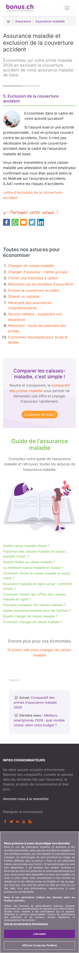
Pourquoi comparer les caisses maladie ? (34, 605)
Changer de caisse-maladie (31, 266)
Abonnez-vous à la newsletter (26, 799)
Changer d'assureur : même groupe (37, 272)
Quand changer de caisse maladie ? (30, 616)
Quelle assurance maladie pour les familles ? (37, 610)
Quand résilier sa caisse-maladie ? (29, 562)
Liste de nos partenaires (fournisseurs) (26, 923)
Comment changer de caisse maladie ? (32, 622)
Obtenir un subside (23, 296)
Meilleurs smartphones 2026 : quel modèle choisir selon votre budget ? (39, 720)
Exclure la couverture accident (33, 290)
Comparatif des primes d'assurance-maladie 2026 (35, 702)
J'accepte (39, 933)
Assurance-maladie (50, 21)
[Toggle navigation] (67, 8)
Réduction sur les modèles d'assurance (40, 284)
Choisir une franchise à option (33, 278)
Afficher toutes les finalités (39, 945)
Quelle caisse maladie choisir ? (26, 546)
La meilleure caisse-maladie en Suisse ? (33, 568)
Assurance (23, 21)
